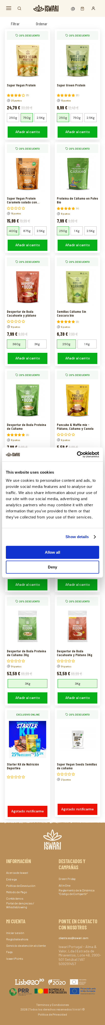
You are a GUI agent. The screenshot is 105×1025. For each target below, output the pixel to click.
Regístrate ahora (17, 939)
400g (13, 231)
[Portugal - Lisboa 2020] (52, 991)
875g (27, 231)
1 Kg (77, 231)
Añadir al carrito (27, 132)
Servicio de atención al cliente (26, 945)
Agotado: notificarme (27, 811)
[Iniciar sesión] (93, 8)
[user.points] (73, 8)
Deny (52, 567)
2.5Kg (41, 118)
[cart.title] (81, 8)
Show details (77, 537)
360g (16, 344)
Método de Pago (16, 892)
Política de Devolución (20, 885)
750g (27, 118)
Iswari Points (14, 958)
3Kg (37, 344)
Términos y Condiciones (52, 1004)
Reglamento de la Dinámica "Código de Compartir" (77, 892)
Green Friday (67, 878)
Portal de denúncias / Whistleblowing (20, 905)
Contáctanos (14, 898)
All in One (65, 885)
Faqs (9, 952)
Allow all (52, 552)
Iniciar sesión (15, 933)
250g (13, 118)
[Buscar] (19, 8)
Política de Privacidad (52, 1014)
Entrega (11, 879)
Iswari (77, 1009)
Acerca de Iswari (17, 872)
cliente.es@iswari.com (73, 938)
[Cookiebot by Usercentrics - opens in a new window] (77, 454)
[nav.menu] (9, 8)
